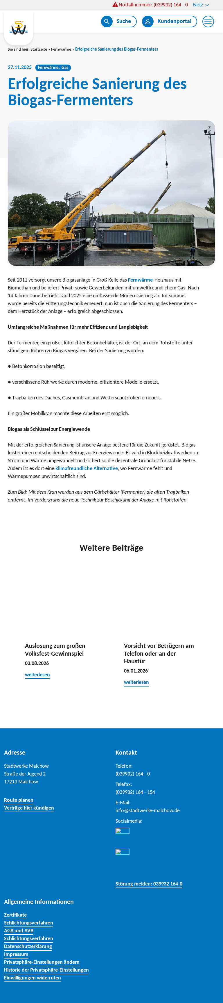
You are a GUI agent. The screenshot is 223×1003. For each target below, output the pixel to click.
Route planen (18, 800)
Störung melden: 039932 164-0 (149, 884)
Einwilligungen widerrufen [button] (32, 978)
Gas (65, 68)
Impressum (16, 954)
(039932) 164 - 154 (135, 792)
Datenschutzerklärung (28, 946)
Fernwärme (61, 49)
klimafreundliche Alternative (86, 469)
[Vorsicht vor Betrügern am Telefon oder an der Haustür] (161, 601)
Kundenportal (174, 21)
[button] (207, 631)
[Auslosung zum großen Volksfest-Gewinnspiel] (62, 601)
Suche (124, 21)
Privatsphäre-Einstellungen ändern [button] (42, 962)
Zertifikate (15, 915)
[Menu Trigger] (208, 21)
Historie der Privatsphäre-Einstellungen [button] (46, 970)
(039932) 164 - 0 (133, 774)
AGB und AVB (18, 931)
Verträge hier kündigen (29, 808)
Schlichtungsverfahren (28, 923)
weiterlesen (37, 675)
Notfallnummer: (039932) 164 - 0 (153, 5)
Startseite (38, 49)
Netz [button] (198, 5)
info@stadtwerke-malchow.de (148, 811)
